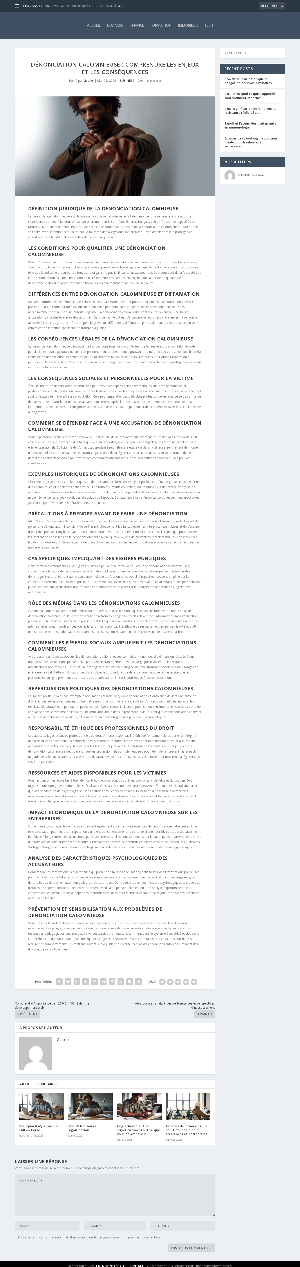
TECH (208, 25)
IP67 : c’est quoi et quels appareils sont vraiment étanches (250, 96)
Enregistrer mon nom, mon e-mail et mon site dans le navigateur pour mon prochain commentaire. (90, 1237)
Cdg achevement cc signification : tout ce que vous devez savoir (138, 1130)
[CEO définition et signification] (90, 1106)
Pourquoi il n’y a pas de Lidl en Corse (38, 1128)
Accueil (94, 25)
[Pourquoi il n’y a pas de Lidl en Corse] (41, 1106)
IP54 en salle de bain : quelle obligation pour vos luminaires (248, 81)
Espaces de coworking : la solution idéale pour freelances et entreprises (187, 1130)
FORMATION (161, 25)
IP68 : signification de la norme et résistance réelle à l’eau (250, 111)
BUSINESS (115, 25)
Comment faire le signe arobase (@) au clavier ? (77, 6)
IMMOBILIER (188, 25)
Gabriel (89, 80)
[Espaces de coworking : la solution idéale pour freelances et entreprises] (188, 1106)
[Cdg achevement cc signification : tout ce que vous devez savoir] (139, 1106)
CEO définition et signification (82, 1128)
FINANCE (137, 25)
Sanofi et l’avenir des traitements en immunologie (250, 125)
